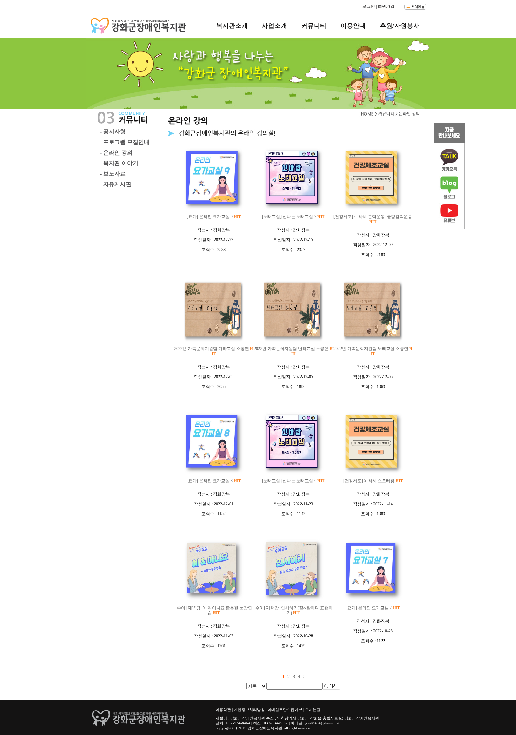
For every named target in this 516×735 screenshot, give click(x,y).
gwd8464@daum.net (322, 723)
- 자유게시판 (115, 184)
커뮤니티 (313, 25)
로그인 (368, 6)
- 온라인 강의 (116, 153)
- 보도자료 (113, 174)
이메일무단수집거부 (284, 710)
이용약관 (223, 710)
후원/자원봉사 (399, 25)
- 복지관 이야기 (119, 163)
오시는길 (312, 710)
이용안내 (353, 25)
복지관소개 (232, 25)
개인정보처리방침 (249, 710)
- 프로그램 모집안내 (125, 142)
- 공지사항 (113, 131)
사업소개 (274, 25)
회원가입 (386, 6)
